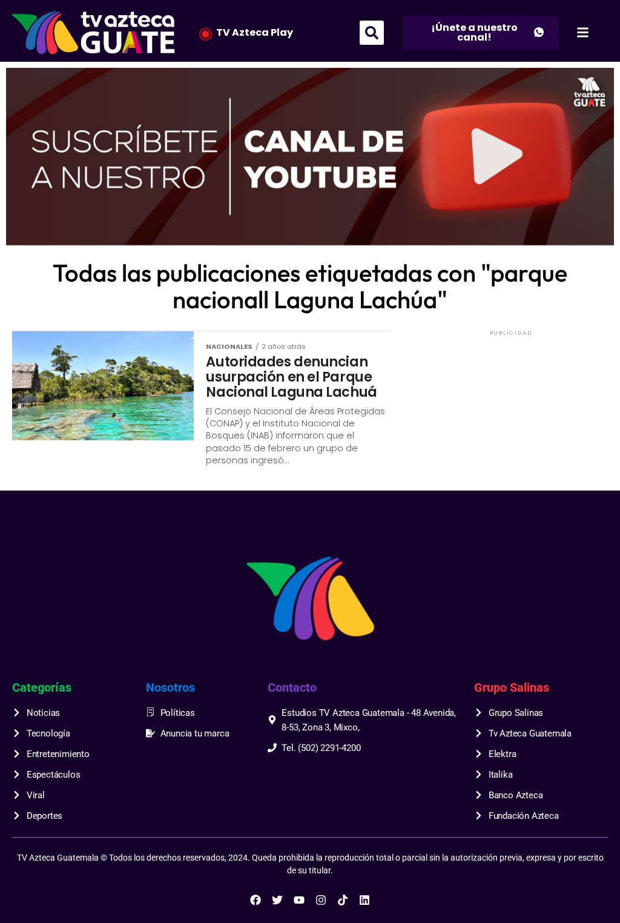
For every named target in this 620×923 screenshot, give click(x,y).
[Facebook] (255, 900)
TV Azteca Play (254, 32)
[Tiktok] (343, 900)
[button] (372, 33)
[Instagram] (321, 900)
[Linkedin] (364, 900)
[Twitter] (277, 900)
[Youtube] (299, 900)
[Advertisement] (511, 414)
